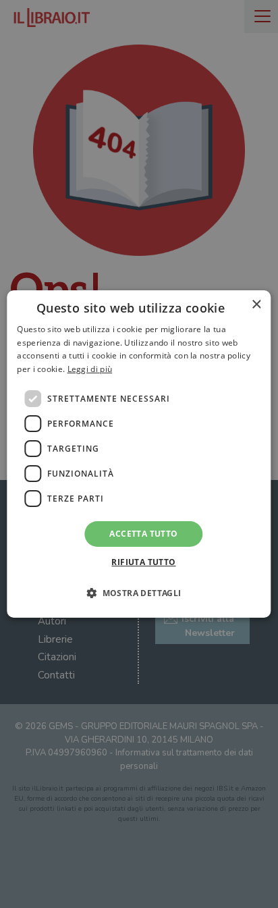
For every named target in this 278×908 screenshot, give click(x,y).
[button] (138, 593)
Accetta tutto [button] (143, 533)
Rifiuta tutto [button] (143, 562)
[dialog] (139, 454)
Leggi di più (90, 369)
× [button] (256, 305)
